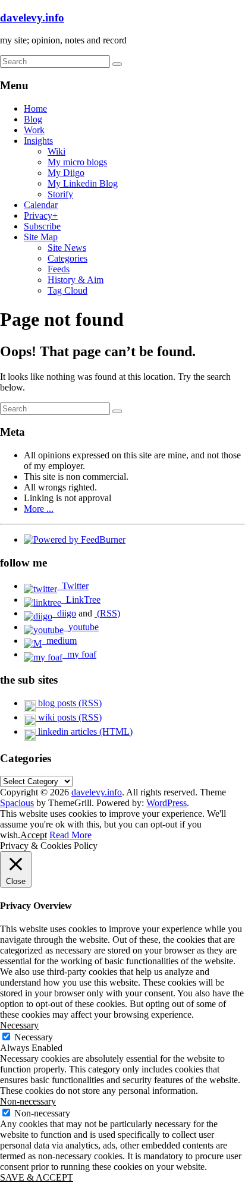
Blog (33, 119)
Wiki (56, 151)
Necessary (33, 1037)
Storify (60, 194)
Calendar (41, 205)
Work (34, 130)
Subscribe (42, 226)
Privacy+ (41, 215)
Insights (38, 141)
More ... (39, 509)
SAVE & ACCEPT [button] (36, 1177)
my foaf (79, 654)
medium (59, 640)
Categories (67, 258)
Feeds (59, 269)
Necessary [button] (19, 1025)
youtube (81, 627)
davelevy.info (32, 17)
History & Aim (75, 280)
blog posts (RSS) (69, 703)
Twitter (73, 586)
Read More (70, 835)
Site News (67, 248)
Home (35, 108)
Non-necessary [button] (28, 1101)
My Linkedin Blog (83, 183)
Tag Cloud (67, 290)
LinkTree (80, 599)
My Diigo (66, 173)
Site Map (41, 237)
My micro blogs (77, 162)
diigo (64, 613)
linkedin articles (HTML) (84, 731)
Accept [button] (33, 835)
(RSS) (107, 613)
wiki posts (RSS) (69, 717)
